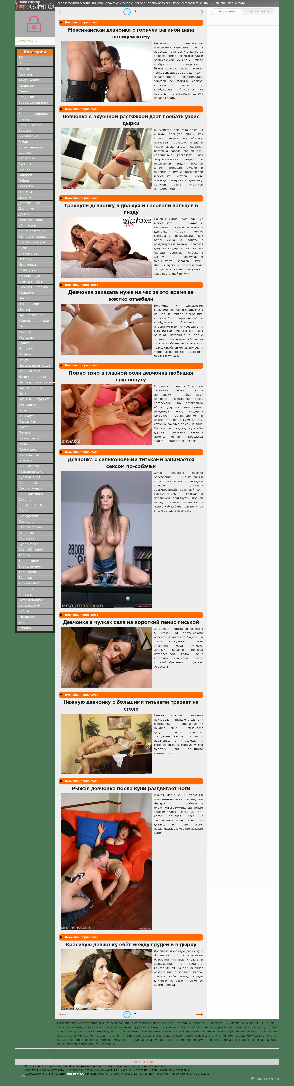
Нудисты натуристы (34, 399)
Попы (22, 444)
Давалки (25, 197)
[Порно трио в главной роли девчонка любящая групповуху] (106, 414)
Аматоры (25, 74)
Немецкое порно (32, 376)
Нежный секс (29, 371)
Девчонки (26, 208)
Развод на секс (30, 471)
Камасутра (27, 270)
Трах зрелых (28, 572)
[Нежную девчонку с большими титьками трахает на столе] (106, 744)
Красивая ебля (30, 281)
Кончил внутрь (30, 276)
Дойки (23, 214)
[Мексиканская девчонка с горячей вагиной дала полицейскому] (106, 71)
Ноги (22, 393)
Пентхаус (26, 416)
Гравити (25, 192)
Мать (22, 326)
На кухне (25, 348)
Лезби (23, 298)
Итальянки (27, 264)
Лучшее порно (30, 315)
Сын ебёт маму (30, 549)
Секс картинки (30, 494)
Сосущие (25, 521)
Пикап (23, 427)
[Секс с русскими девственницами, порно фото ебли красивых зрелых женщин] (34, 8)
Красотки (26, 292)
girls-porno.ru (75, 1074)
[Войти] (34, 24)
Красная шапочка (33, 287)
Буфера (24, 130)
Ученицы (25, 589)
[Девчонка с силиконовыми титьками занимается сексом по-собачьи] (106, 539)
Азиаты (24, 69)
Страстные (27, 532)
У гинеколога (29, 583)
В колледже (28, 136)
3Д (20, 57)
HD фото (25, 63)
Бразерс (25, 119)
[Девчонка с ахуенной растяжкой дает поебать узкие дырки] (106, 159)
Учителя (25, 594)
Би (20, 108)
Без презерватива (33, 102)
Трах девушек (30, 566)
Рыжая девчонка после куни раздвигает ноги (131, 789)
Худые (23, 611)
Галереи (25, 175)
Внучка (24, 169)
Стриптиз (26, 538)
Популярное (227, 12)
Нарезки (25, 354)
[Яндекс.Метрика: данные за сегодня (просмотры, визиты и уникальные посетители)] (265, 1079)
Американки (28, 80)
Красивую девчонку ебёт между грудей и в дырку (131, 945)
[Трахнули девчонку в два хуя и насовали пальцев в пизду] (106, 247)
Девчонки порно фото (81, 22)
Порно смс (27, 449)
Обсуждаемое (259, 12)
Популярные (28, 438)
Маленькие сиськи (33, 320)
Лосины (24, 309)
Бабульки (26, 97)
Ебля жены (27, 225)
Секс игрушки (30, 488)
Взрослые (26, 158)
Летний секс (28, 304)
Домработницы (30, 220)
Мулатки (25, 343)
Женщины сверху (33, 236)
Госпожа (25, 186)
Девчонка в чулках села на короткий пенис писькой (131, 622)
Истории (25, 259)
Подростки (27, 432)
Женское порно (31, 231)
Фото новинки (30, 600)
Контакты (143, 1061)
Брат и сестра (30, 125)
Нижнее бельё (30, 388)
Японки (24, 628)
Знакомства (28, 253)
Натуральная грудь (34, 365)
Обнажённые (29, 404)
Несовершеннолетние (36, 382)
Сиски (23, 510)
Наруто (24, 360)
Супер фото (28, 544)
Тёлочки (25, 577)
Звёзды (24, 248)
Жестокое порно (32, 242)
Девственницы (30, 203)
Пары (22, 410)
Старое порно (30, 527)
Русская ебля (29, 477)
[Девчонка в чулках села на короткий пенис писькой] (106, 657)
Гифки (23, 180)
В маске (24, 141)
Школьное (27, 617)
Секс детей (27, 482)
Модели (24, 332)
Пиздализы (27, 421)
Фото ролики (29, 605)
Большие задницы (33, 113)
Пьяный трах (29, 466)
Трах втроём (28, 561)
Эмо (21, 622)
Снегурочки (28, 516)
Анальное (26, 85)
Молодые (26, 337)
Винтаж (24, 163)
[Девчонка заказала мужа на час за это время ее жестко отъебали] (106, 331)
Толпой (24, 555)
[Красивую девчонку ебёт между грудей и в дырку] (106, 979)
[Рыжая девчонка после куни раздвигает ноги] (106, 861)
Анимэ (23, 91)
